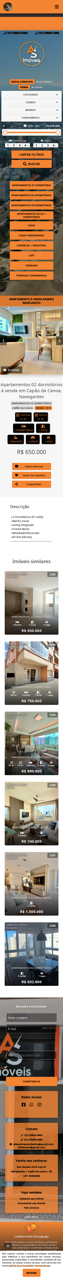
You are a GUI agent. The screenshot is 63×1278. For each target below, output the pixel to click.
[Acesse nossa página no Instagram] (39, 1104)
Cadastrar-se (31, 1081)
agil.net (44, 1236)
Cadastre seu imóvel (31, 1198)
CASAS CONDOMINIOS (31, 235)
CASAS (31, 225)
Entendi (31, 1272)
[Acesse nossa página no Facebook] (24, 1104)
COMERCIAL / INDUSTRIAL (31, 245)
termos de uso (42, 1265)
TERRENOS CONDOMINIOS (31, 275)
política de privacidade (21, 1265)
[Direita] (59, 340)
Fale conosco (31, 1207)
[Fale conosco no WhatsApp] (31, 1104)
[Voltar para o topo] (8, 1246)
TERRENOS (31, 265)
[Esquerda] (3, 340)
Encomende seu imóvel (31, 1203)
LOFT (31, 255)
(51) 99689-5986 (49, 33)
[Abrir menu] (56, 6)
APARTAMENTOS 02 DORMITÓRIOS (31, 195)
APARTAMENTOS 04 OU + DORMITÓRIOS (31, 215)
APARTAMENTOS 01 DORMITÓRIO (31, 185)
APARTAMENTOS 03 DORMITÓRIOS (31, 205)
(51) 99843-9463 (18, 33)
